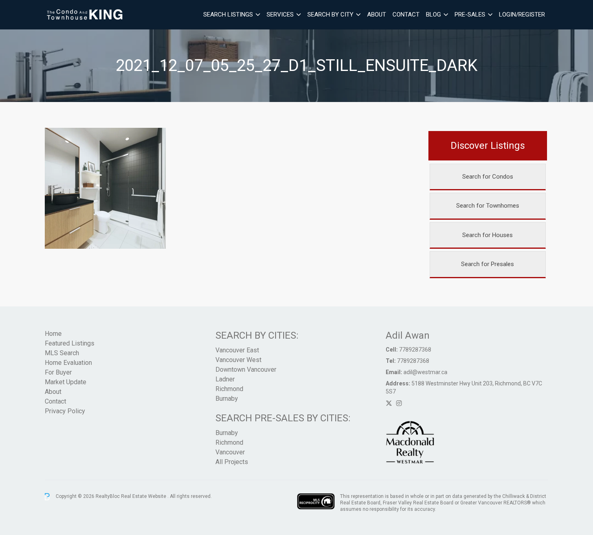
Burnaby (226, 398)
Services (280, 14)
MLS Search (62, 353)
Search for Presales (487, 264)
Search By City (330, 14)
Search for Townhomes (487, 205)
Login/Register (522, 14)
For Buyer (58, 372)
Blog (433, 14)
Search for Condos (487, 176)
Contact (406, 14)
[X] (389, 403)
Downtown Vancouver (245, 369)
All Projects (231, 462)
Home (53, 333)
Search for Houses (487, 235)
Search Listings (228, 14)
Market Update (65, 382)
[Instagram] (399, 403)
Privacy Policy (65, 411)
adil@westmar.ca (425, 372)
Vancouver (230, 452)
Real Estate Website (144, 496)
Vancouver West (238, 360)
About (376, 14)
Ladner (225, 379)
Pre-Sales (470, 14)
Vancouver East (237, 350)
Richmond (229, 389)
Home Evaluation (68, 362)
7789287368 (415, 349)
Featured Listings (69, 343)
